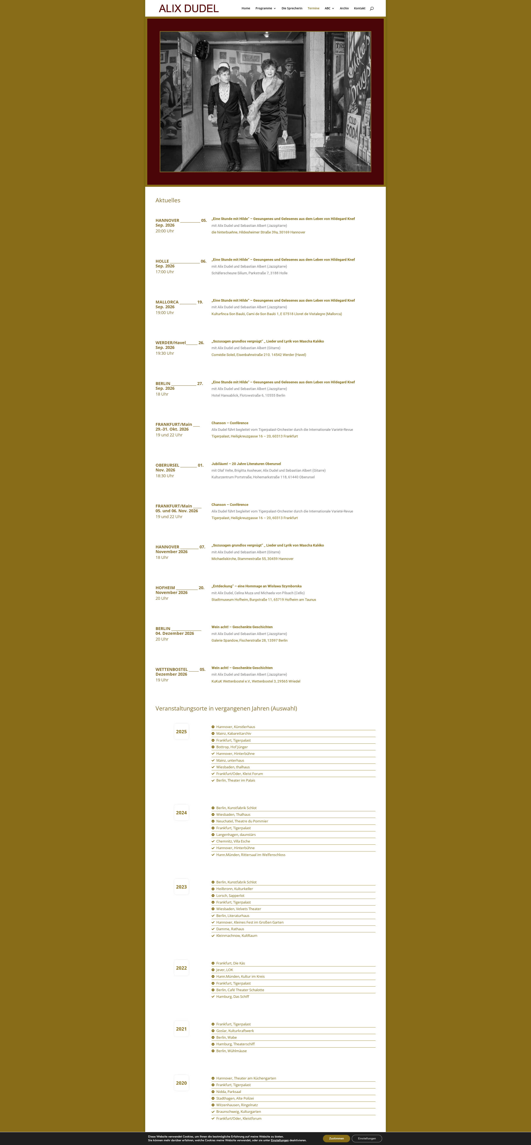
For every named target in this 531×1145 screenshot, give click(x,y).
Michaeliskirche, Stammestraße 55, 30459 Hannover (253, 559)
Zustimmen (336, 1138)
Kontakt (359, 8)
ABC (327, 8)
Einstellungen (280, 1140)
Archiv (344, 8)
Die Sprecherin (292, 8)
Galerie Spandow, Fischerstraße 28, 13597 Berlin (249, 640)
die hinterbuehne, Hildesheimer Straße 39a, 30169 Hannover (258, 232)
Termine (313, 8)
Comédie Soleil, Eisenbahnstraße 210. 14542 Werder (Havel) (259, 355)
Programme (264, 8)
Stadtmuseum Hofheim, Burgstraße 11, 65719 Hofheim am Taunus (264, 599)
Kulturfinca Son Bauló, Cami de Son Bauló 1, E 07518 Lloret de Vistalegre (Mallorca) (277, 314)
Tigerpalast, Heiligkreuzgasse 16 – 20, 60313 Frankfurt (255, 436)
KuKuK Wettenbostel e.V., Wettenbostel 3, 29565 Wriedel (256, 681)
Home (246, 8)
